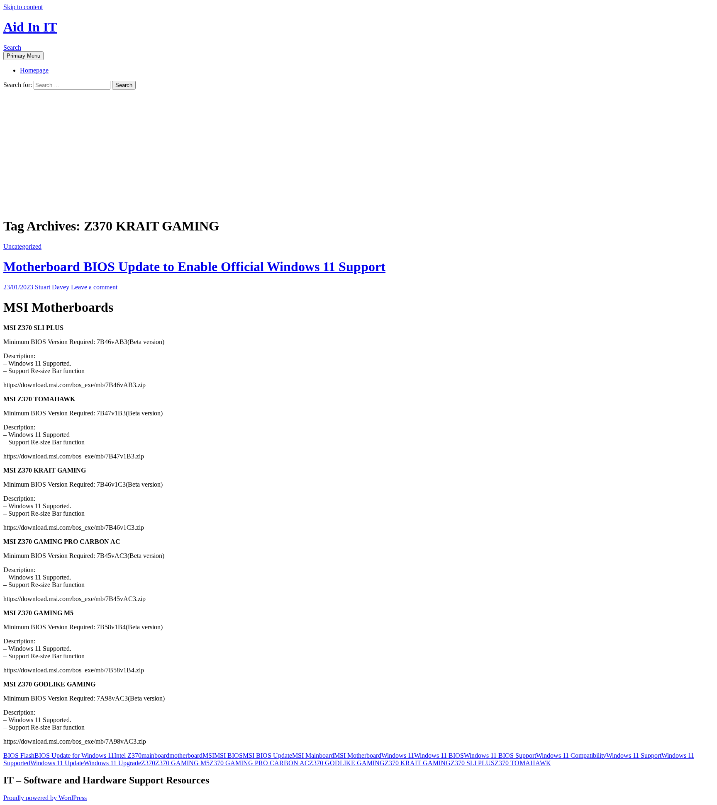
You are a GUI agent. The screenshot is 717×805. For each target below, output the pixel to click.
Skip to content (23, 6)
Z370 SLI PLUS (473, 762)
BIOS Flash (18, 755)
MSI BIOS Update (267, 755)
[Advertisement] (358, 152)
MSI (208, 755)
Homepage (34, 70)
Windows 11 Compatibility (571, 755)
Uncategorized (22, 246)
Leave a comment (94, 287)
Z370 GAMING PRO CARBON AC (259, 762)
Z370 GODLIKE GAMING (347, 762)
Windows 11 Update (57, 762)
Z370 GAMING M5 (182, 762)
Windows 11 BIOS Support (500, 755)
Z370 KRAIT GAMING (418, 762)
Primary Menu (23, 56)
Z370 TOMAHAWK (523, 762)
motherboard (185, 755)
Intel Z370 (127, 755)
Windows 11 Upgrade (112, 762)
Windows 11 (397, 755)
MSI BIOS (228, 755)
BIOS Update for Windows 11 (74, 755)
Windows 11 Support (633, 755)
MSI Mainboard (313, 755)
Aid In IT (30, 26)
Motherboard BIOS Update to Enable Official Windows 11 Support (194, 266)
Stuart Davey (52, 287)
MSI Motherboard (357, 755)
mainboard (155, 755)
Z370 (148, 762)
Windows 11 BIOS (439, 755)
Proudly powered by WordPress (45, 797)
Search (12, 47)
